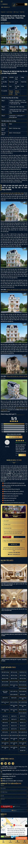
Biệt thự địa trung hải (14, 686)
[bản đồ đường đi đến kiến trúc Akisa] (14, 825)
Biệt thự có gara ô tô (5, 703)
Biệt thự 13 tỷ (14, 725)
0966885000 (5, 4)
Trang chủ (3, 12)
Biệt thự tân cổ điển (14, 681)
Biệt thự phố (5, 697)
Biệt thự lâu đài (14, 672)
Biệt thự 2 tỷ (5, 716)
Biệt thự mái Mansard (5, 692)
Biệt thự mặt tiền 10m (5, 739)
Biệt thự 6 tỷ (13, 719)
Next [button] (26, 49)
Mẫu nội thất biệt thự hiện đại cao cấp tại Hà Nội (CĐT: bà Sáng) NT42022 (14, 635)
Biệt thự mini (22, 694)
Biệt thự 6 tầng (23, 678)
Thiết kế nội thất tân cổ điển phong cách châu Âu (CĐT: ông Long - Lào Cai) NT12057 (14, 610)
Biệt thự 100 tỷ (14, 732)
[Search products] (26, 4)
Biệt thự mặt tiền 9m (23, 735)
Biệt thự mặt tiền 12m (14, 739)
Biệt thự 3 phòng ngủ (14, 706)
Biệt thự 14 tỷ (22, 725)
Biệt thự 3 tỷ (13, 716)
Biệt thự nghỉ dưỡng (23, 702)
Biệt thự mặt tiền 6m (23, 732)
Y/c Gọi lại (17, 842)
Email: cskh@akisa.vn (14, 554)
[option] (14, 35)
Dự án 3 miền (9, 12)
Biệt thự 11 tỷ (22, 722)
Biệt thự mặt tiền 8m (14, 735)
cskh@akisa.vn (6, 7)
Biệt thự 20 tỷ (14, 728)
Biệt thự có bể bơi (13, 702)
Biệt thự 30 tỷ (22, 728)
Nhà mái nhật (22, 747)
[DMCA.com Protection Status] (5, 836)
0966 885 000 (12, 776)
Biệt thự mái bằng (13, 694)
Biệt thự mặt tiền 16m (22, 743)
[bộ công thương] (15, 836)
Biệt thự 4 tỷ (22, 716)
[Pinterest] (26, 40)
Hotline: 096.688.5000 (14, 552)
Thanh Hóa (22, 12)
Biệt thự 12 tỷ (5, 725)
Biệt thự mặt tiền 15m (14, 743)
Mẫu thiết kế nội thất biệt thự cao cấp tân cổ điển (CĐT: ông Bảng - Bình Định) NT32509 (14, 584)
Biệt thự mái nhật (22, 691)
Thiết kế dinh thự (22, 672)
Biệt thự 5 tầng (14, 678)
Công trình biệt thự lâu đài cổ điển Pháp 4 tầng (12, 193)
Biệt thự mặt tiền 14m (5, 743)
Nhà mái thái (22, 750)
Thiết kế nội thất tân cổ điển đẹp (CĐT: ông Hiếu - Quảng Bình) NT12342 (14, 660)
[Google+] (26, 37)
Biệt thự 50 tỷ (5, 732)
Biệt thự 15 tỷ (5, 728)
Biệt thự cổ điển (5, 681)
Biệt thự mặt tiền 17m (5, 748)
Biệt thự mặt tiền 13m (22, 739)
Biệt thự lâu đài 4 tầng (17, 92)
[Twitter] (26, 34)
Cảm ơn (22, 455)
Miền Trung (16, 12)
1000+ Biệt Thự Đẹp (5, 672)
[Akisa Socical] (2, 763)
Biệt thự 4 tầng (5, 678)
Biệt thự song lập (22, 688)
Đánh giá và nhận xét (14, 437)
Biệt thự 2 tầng (14, 675)
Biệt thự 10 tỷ (14, 722)
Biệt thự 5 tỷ (5, 719)
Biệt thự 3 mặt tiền (23, 712)
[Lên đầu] (26, 825)
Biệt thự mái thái (14, 691)
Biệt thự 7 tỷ (22, 719)
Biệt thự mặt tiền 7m (5, 735)
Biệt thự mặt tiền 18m (14, 748)
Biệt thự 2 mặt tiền (23, 709)
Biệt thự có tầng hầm (22, 698)
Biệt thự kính (14, 697)
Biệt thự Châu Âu (22, 681)
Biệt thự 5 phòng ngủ (5, 710)
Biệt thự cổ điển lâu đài (11, 92)
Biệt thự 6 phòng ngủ (14, 710)
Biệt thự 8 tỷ (5, 722)
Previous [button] (2, 34)
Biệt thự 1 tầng (5, 675)
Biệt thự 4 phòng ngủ (22, 706)
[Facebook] (26, 31)
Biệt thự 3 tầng (23, 675)
